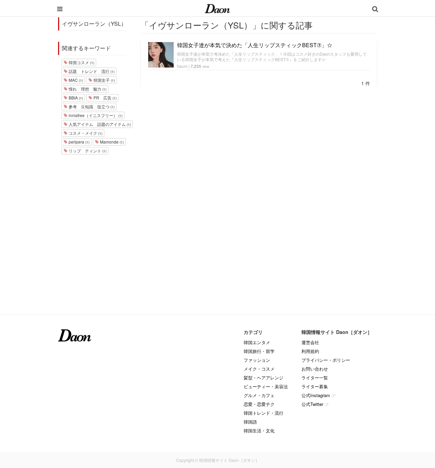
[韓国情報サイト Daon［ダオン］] (217, 8)
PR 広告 (104, 97)
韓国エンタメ (257, 342)
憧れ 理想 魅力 (87, 89)
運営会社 (310, 342)
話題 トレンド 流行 (91, 71)
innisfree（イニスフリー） (95, 115)
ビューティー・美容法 (266, 386)
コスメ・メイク (85, 133)
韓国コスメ (81, 62)
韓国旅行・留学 (259, 351)
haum (182, 66)
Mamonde (111, 142)
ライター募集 (314, 386)
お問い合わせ (314, 369)
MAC (75, 80)
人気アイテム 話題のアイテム (99, 124)
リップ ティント (87, 150)
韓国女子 (103, 80)
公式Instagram (315, 395)
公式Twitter (312, 404)
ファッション (257, 360)
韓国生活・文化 (259, 430)
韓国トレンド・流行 (263, 413)
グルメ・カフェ (259, 395)
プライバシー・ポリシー (325, 360)
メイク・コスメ (259, 369)
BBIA (75, 97)
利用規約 (310, 351)
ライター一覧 (314, 377)
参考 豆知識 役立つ (91, 106)
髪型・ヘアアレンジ (263, 377)
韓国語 (250, 421)
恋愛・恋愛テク (259, 404)
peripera (78, 142)
